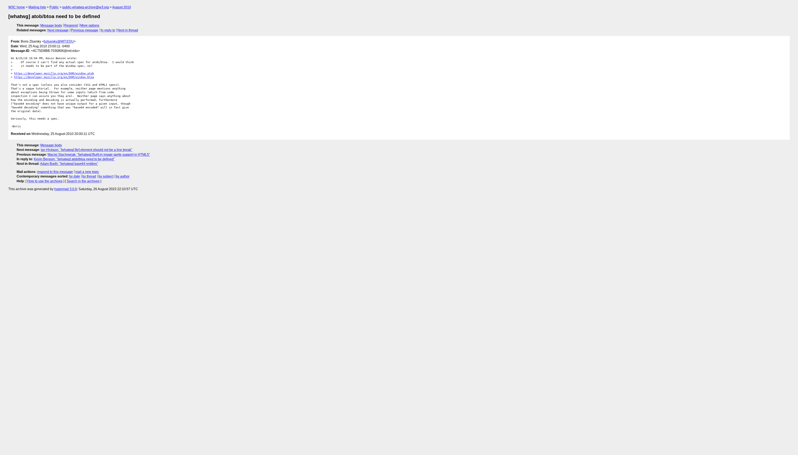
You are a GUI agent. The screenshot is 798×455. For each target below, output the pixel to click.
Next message (58, 30)
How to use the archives (45, 181)
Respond (71, 25)
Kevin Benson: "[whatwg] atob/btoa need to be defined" (74, 159)
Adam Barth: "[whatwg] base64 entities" (69, 163)
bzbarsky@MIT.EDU (59, 41)
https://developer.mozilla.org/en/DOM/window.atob (54, 73)
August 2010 (121, 7)
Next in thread (127, 30)
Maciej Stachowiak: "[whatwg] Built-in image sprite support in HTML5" (99, 154)
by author (122, 176)
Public (54, 7)
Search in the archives (83, 181)
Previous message (84, 30)
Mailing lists (37, 7)
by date (74, 176)
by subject (106, 176)
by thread (89, 176)
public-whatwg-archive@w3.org (85, 7)
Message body (51, 25)
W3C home (16, 7)
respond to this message (55, 172)
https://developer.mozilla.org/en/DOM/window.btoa (54, 77)
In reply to (108, 30)
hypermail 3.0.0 (65, 189)
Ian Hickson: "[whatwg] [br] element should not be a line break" (86, 150)
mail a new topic (87, 172)
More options (89, 25)
